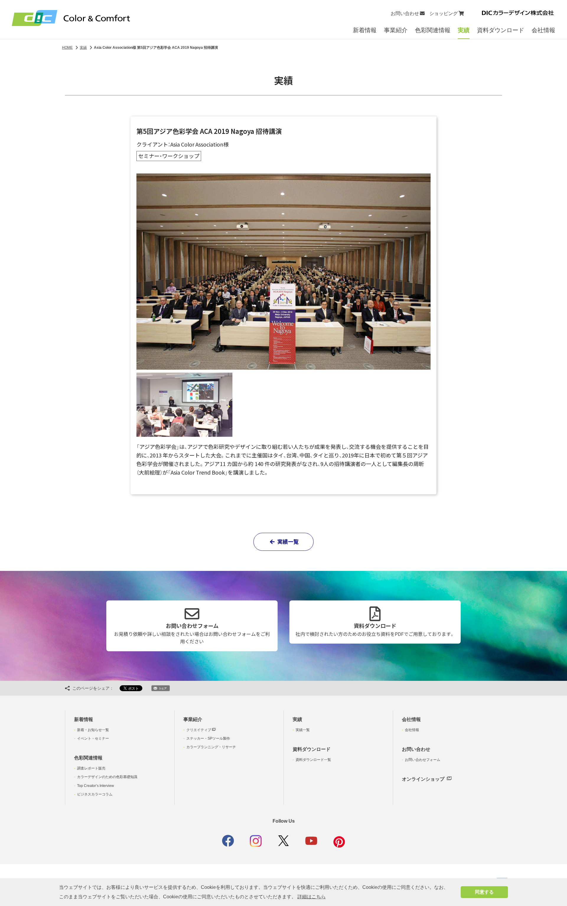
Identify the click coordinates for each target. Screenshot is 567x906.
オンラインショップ (423, 779)
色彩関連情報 (432, 30)
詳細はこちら (311, 896)
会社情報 (543, 30)
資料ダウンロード (500, 30)
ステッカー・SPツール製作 (208, 738)
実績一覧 (287, 541)
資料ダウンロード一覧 (313, 760)
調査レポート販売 (91, 768)
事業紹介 (396, 30)
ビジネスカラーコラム (95, 794)
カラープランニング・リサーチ (211, 747)
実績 (464, 30)
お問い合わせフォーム (192, 633)
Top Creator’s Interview (95, 786)
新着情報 (365, 30)
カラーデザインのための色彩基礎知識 (107, 777)
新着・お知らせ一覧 (93, 730)
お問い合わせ (416, 749)
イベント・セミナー (93, 738)
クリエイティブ (199, 730)
